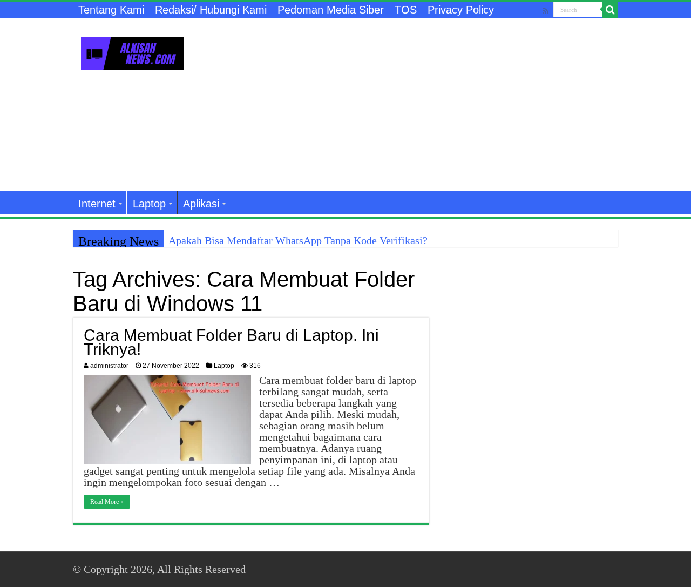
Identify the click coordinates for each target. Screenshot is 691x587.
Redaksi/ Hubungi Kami (211, 10)
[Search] (610, 10)
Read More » (107, 501)
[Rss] (545, 10)
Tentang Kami (111, 10)
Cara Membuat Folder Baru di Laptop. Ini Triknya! (231, 342)
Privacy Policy (461, 10)
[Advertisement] (413, 104)
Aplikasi (201, 204)
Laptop (149, 204)
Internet (97, 204)
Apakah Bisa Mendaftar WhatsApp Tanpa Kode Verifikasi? (298, 240)
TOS (406, 10)
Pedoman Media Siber (330, 10)
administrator (109, 365)
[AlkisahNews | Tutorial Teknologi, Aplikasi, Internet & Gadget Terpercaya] (132, 51)
